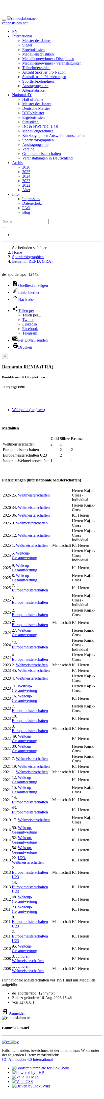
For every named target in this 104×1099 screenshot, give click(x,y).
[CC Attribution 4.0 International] (10, 1042)
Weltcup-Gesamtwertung (24, 555)
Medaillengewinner (37, 131)
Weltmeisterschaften (34, 495)
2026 (26, 167)
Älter (26, 190)
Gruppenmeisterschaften (41, 153)
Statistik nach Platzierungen (44, 77)
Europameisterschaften (30, 590)
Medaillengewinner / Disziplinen (48, 59)
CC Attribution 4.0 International (27, 1059)
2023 (26, 181)
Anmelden (16, 1013)
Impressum (31, 199)
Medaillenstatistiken (38, 54)
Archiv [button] (17, 162)
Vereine (28, 149)
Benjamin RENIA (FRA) (32, 261)
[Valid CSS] (22, 1081)
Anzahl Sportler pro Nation (44, 72)
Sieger (27, 45)
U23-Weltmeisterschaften (28, 860)
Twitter (28, 319)
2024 (26, 176)
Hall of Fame (32, 99)
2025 (26, 172)
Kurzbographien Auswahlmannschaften (53, 135)
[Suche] (4, 227)
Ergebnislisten (33, 49)
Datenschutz (32, 203)
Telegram (29, 333)
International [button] (22, 36)
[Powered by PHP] (28, 1072)
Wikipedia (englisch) (28, 410)
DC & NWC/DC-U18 (40, 126)
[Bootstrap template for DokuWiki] (40, 1068)
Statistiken (30, 122)
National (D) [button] (22, 95)
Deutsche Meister (36, 108)
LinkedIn (29, 324)
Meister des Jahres (36, 40)
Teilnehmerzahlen (36, 68)
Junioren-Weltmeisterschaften (28, 958)
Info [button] (15, 194)
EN (15, 31)
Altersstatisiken (34, 90)
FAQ (26, 208)
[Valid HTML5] (25, 1077)
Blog (26, 212)
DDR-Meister (33, 113)
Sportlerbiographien (38, 81)
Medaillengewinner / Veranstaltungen (52, 63)
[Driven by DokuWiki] (31, 1086)
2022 (26, 185)
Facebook (30, 328)
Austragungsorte (35, 86)
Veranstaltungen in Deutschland (47, 158)
